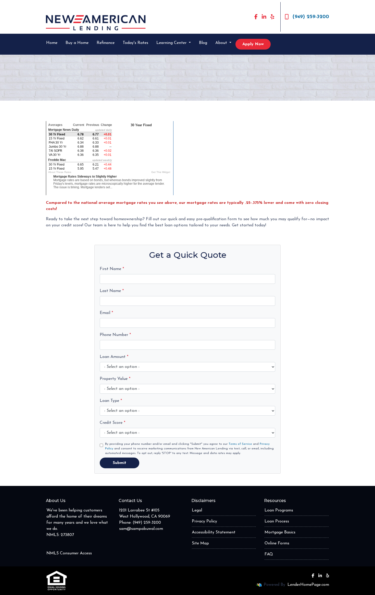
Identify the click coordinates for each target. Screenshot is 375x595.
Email (106, 313)
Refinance (106, 43)
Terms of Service (240, 444)
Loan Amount (114, 357)
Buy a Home (77, 43)
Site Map (200, 543)
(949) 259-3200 (311, 16)
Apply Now (253, 44)
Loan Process (277, 521)
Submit (119, 463)
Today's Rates (135, 43)
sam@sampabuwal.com (141, 529)
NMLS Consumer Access (69, 553)
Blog (203, 43)
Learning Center (172, 43)
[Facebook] (256, 17)
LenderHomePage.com (308, 585)
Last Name (112, 291)
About (221, 43)
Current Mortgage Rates (110, 117)
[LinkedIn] (264, 17)
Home (51, 43)
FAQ (269, 554)
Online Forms (277, 543)
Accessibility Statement (213, 532)
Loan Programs (279, 510)
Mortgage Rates (120, 199)
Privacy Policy (204, 521)
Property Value (115, 379)
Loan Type (111, 401)
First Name (112, 269)
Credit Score (112, 423)
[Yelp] (272, 17)
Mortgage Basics (280, 532)
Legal (197, 510)
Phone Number (115, 335)
